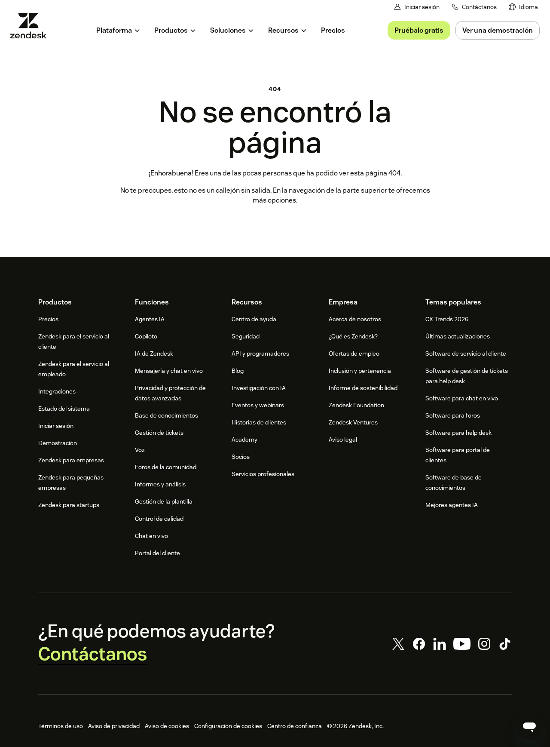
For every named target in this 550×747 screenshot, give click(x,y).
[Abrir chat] (529, 726)
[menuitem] (523, 7)
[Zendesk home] (31, 25)
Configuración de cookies (228, 726)
